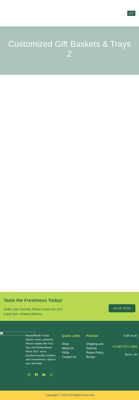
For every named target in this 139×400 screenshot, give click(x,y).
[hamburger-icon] (131, 13)
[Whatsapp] (51, 374)
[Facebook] (36, 374)
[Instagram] (29, 374)
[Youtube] (44, 374)
